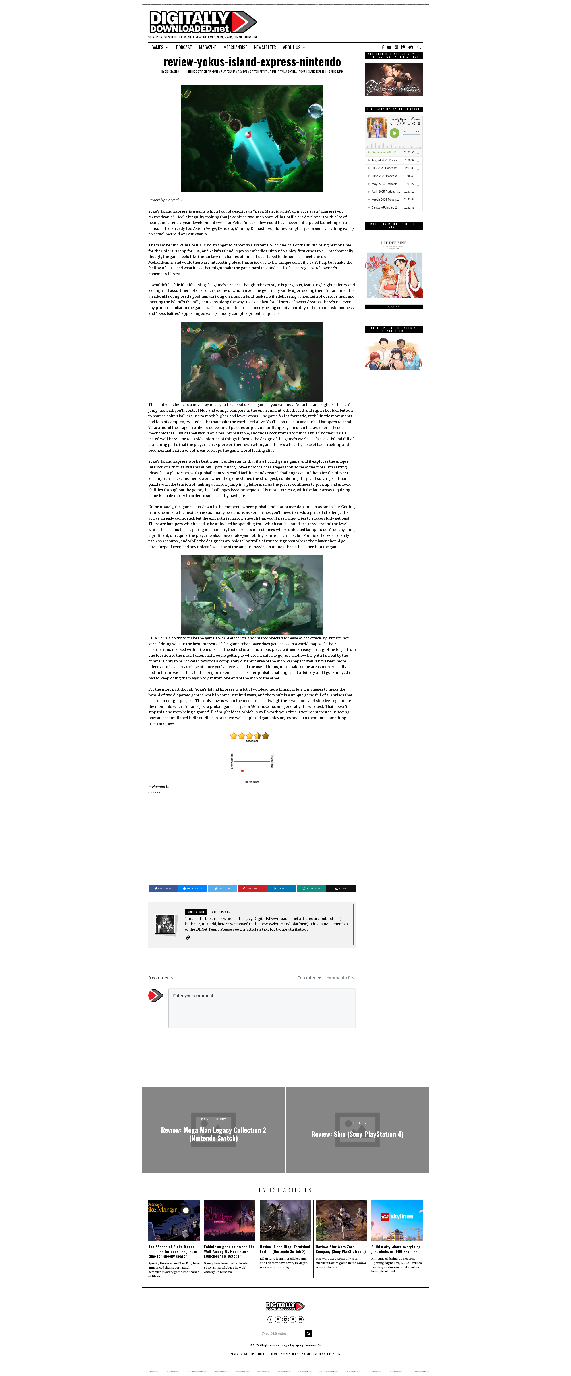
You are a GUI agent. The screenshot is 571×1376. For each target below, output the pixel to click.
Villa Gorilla (289, 71)
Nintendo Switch (196, 71)
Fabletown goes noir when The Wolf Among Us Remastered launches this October (229, 1251)
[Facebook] (383, 47)
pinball (213, 71)
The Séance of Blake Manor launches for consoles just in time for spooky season (172, 1251)
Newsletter (265, 47)
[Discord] (410, 47)
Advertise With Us (242, 1354)
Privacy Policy (290, 1354)
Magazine (207, 47)
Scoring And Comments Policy (321, 1354)
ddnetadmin (172, 71)
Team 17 (274, 71)
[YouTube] (389, 47)
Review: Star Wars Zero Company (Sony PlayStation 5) (341, 1249)
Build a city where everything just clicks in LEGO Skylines (396, 1249)
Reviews (242, 71)
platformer (228, 71)
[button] (308, 1333)
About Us (291, 47)
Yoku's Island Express (312, 71)
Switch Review (258, 71)
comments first (340, 978)
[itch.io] (396, 47)
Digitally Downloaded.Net (308, 1345)
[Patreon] (403, 47)
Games (157, 47)
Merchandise (235, 47)
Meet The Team (267, 1354)
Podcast (184, 47)
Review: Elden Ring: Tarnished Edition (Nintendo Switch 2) (285, 1249)
